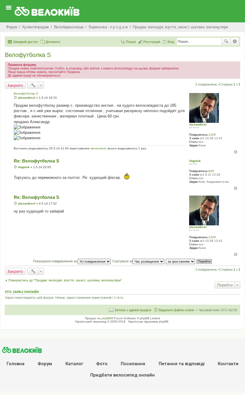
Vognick (195, 160)
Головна (15, 363)
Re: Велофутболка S (36, 160)
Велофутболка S (28, 55)
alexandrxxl (197, 124)
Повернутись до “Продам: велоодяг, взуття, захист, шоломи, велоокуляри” (65, 280)
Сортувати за (122, 261)
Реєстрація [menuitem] (151, 42)
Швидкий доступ (25, 42)
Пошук (226, 41)
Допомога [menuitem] (52, 42)
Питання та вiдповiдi (182, 363)
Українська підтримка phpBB (148, 321)
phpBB (106, 318)
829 (211, 171)
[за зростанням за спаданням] (181, 261)
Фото (102, 363)
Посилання (133, 363)
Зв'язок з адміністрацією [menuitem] (132, 310)
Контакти (228, 363)
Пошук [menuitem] (131, 42)
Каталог (74, 363)
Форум (45, 363)
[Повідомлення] (15, 97)
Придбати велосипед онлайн (122, 375)
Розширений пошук (235, 41)
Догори (235, 152)
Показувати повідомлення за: (55, 261)
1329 (212, 134)
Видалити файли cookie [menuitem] (176, 310)
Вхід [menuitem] (171, 42)
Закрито (15, 85)
